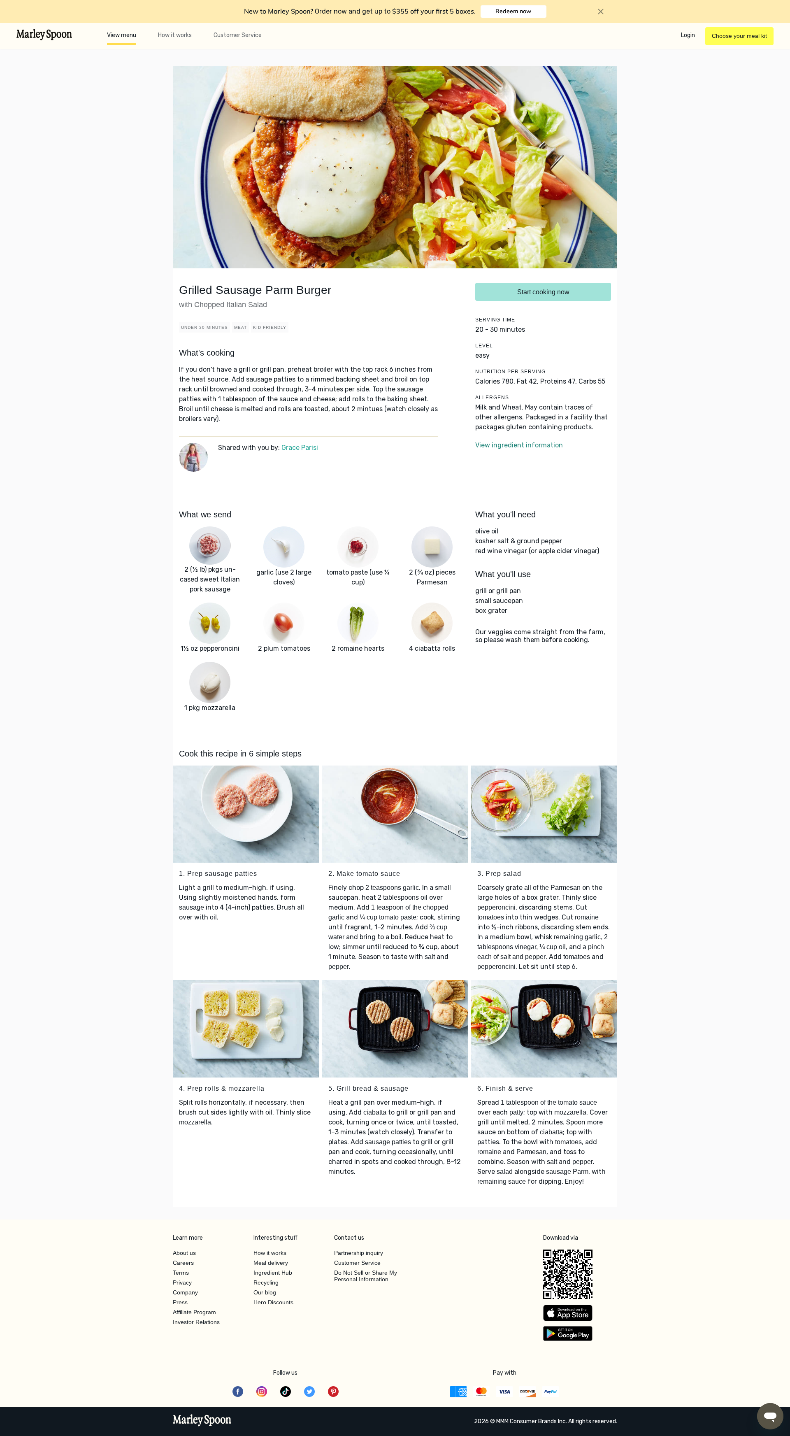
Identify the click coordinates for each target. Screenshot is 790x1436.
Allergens (492, 397)
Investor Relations (196, 1322)
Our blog (264, 1292)
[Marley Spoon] (202, 1421)
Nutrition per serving (510, 372)
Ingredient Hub (272, 1272)
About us (184, 1253)
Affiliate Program (194, 1312)
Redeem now (513, 11)
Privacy (182, 1282)
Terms (181, 1272)
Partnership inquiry (358, 1253)
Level (484, 346)
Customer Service (238, 35)
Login (688, 35)
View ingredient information (519, 445)
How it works (175, 35)
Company (185, 1292)
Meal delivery (270, 1262)
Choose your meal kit (739, 36)
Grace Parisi (299, 448)
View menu (121, 35)
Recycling (266, 1282)
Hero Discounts (273, 1302)
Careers (183, 1262)
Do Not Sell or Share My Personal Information (365, 1275)
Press (180, 1302)
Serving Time (495, 320)
